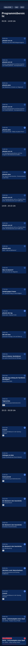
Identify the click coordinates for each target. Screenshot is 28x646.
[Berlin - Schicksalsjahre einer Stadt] (14, 608)
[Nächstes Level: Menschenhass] (14, 560)
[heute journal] (14, 466)
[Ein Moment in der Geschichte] (14, 490)
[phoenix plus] (14, 75)
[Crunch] (14, 419)
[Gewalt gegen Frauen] (14, 281)
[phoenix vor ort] (14, 30)
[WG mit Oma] (14, 324)
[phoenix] (14, 3)
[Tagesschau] (14, 390)
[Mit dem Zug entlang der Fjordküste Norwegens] (14, 367)
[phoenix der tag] (14, 302)
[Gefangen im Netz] (14, 445)
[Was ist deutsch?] (14, 259)
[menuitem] (20, 3)
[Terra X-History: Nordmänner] (14, 346)
